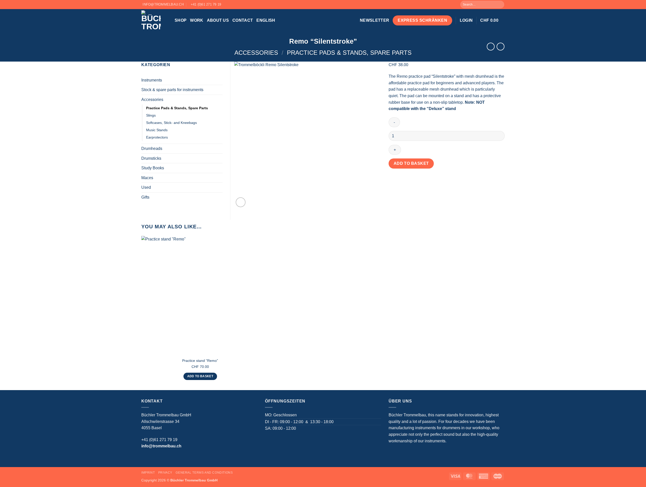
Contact (242, 20)
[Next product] (491, 46)
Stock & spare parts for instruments (172, 90)
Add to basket (411, 163)
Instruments (151, 80)
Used (146, 187)
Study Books (152, 168)
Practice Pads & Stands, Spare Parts (349, 52)
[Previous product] (500, 46)
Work (196, 20)
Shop (180, 20)
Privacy (165, 472)
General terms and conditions (204, 472)
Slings (151, 115)
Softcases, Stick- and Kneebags (171, 123)
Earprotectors (157, 137)
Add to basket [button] (200, 376)
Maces (147, 178)
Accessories (256, 52)
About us (218, 20)
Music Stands (157, 130)
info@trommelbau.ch (161, 446)
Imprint (148, 472)
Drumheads (151, 148)
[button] (374, 20)
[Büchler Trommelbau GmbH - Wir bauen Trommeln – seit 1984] (154, 20)
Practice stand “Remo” (200, 361)
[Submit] (500, 4)
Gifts (145, 197)
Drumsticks (151, 158)
